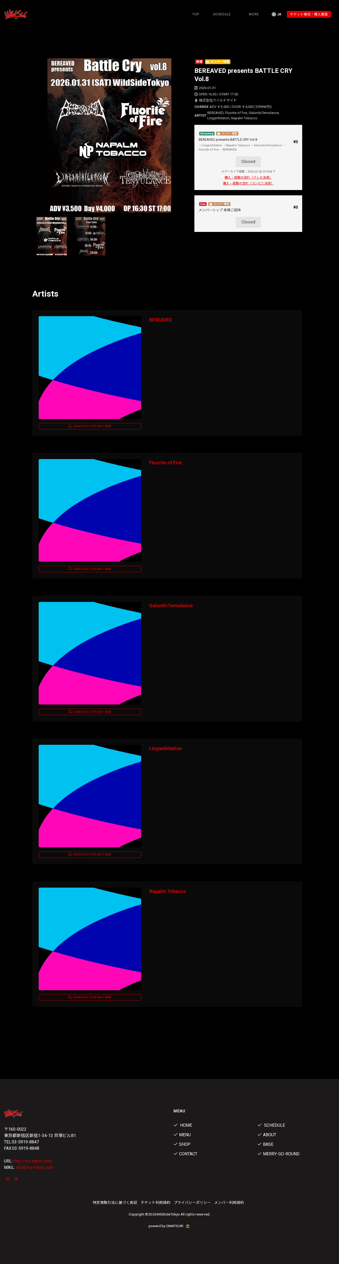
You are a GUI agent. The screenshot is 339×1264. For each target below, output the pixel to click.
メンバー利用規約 (229, 1202)
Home (185, 1125)
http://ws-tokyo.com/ (33, 1161)
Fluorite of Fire (165, 462)
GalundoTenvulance (171, 605)
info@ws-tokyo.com (34, 1167)
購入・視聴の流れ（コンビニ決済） (248, 183)
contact (188, 1153)
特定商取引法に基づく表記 (115, 1202)
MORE (254, 14)
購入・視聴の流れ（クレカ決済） (248, 177)
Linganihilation (165, 748)
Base (268, 1144)
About (269, 1134)
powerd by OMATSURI (166, 1226)
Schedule (274, 1125)
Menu (185, 1134)
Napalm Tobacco (167, 891)
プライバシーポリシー (192, 1202)
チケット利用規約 (155, 1202)
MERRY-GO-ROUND (281, 1153)
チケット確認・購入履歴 (309, 14)
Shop (184, 1144)
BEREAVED (160, 320)
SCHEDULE (222, 14)
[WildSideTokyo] (28, 14)
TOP (195, 14)
